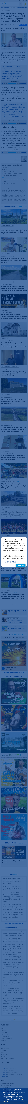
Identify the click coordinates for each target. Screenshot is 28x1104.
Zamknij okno (20, 565)
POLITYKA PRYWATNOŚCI (11, 563)
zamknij (22, 1102)
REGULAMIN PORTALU (10, 561)
